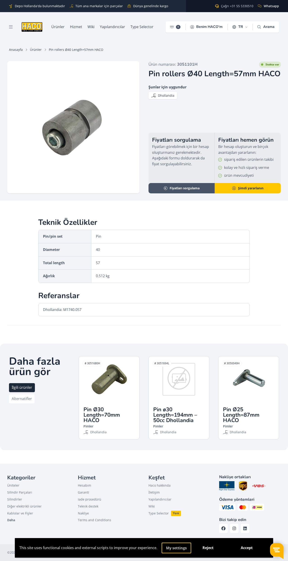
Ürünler (36, 49)
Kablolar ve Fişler (20, 513)
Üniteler (13, 485)
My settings (176, 547)
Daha (11, 520)
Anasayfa (16, 49)
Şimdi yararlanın (250, 188)
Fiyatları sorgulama (185, 188)
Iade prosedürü (89, 499)
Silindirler (14, 499)
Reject (208, 547)
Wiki (151, 506)
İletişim (154, 492)
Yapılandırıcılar (159, 499)
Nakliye (83, 513)
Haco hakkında (159, 485)
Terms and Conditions (94, 520)
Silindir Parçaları (19, 492)
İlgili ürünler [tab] (22, 387)
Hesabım (84, 485)
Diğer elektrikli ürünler (24, 506)
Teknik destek (88, 506)
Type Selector (158, 513)
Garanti (83, 492)
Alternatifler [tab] (22, 398)
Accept (247, 547)
